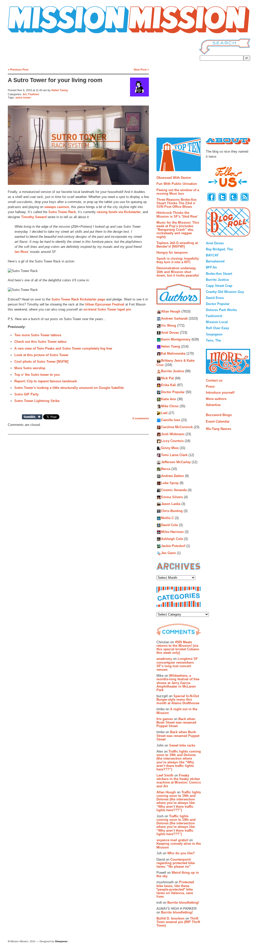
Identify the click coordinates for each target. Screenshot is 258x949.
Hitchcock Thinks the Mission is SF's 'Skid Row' (177, 214)
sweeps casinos (56, 207)
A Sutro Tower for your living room (55, 80)
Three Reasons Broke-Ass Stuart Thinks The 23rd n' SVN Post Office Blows (176, 203)
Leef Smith (164, 775)
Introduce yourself (220, 392)
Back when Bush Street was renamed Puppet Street (176, 722)
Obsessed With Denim (173, 178)
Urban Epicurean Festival (104, 304)
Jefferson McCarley (176, 462)
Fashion (33, 94)
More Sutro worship (29, 368)
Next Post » (141, 69)
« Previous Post (18, 69)
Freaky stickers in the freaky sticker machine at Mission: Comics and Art (178, 780)
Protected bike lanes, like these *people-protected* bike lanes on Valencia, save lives (175, 889)
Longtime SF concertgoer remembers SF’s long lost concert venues (177, 664)
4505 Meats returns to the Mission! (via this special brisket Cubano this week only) (177, 647)
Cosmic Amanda (174, 490)
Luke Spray (170, 483)
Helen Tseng (59, 90)
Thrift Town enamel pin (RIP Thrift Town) (178, 922)
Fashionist (214, 316)
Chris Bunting (172, 511)
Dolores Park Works (221, 310)
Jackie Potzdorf (173, 546)
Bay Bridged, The (219, 249)
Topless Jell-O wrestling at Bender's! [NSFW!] (177, 244)
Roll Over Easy (217, 328)
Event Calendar (218, 421)
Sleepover (61, 941)
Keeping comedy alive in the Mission (178, 845)
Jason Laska (170, 504)
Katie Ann (168, 399)
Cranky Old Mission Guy (225, 292)
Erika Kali (168, 385)
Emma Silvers (172, 497)
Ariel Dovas (170, 332)
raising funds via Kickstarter (119, 212)
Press (210, 386)
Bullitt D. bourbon (170, 918)
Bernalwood (215, 261)
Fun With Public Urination (176, 184)
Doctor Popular (173, 392)
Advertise (213, 405)
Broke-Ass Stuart (219, 274)
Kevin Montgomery (175, 340)
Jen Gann (168, 553)
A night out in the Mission (176, 711)
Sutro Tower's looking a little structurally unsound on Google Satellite (69, 388)
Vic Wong (168, 325)
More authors (216, 399)
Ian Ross (21, 252)
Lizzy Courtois (172, 441)
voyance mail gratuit (172, 840)
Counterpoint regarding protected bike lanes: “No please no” (175, 863)
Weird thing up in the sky (177, 874)
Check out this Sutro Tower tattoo (40, 342)
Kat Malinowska (173, 353)
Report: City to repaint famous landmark (45, 381)
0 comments (141, 418)
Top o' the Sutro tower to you (37, 375)
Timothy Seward (34, 217)
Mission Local (217, 322)
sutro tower (23, 97)
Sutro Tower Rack (62, 212)
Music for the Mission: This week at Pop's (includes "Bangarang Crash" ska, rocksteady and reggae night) (177, 230)
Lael (164, 413)
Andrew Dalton (172, 476)
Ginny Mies (170, 448)
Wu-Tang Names (218, 429)
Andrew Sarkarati (174, 319)
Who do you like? (181, 853)
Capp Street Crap (219, 286)
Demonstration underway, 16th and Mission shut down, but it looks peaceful (177, 271)
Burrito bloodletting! (183, 902)
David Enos (215, 298)
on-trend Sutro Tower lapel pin (107, 309)
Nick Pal (167, 378)
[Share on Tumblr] (32, 416)
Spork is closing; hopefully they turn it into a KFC (177, 260)
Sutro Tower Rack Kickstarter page (78, 299)
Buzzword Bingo (219, 415)
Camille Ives (170, 420)
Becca (165, 469)
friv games (164, 719)
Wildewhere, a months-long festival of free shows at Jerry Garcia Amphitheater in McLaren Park (177, 683)
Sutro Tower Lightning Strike (36, 401)
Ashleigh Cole (172, 539)
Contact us (214, 380)
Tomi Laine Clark (174, 455)
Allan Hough (170, 312)
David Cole (169, 525)
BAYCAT (212, 255)
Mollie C (167, 518)
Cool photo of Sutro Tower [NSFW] (41, 361)
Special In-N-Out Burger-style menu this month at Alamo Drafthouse (177, 699)
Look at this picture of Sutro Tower (41, 355)
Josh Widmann (172, 434)
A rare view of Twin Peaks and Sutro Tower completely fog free (63, 348)
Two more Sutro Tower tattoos (37, 335)
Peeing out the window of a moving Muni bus (177, 191)
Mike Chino (170, 406)
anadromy (164, 659)
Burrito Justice (172, 371)
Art (25, 94)
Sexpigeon (214, 334)
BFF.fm (211, 267)
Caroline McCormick (177, 427)
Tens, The (213, 340)
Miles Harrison (172, 532)
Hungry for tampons (172, 252)
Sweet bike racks (182, 745)
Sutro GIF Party (26, 394)
